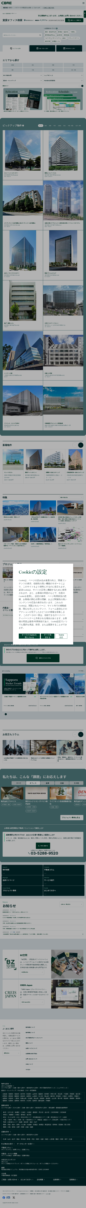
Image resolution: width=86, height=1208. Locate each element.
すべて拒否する (47, 636)
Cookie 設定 (61, 636)
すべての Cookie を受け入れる (29, 636)
